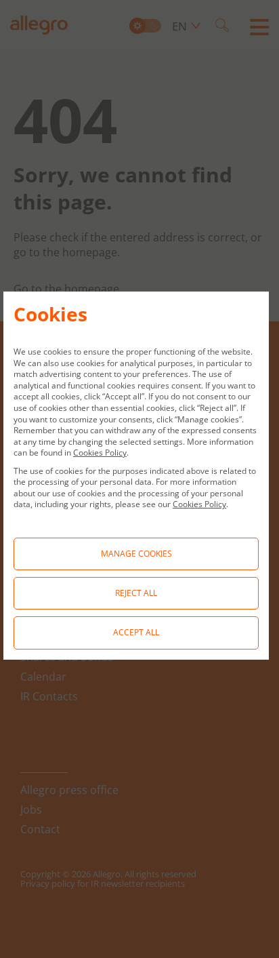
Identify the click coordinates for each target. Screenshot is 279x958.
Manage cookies (136, 553)
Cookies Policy (100, 452)
